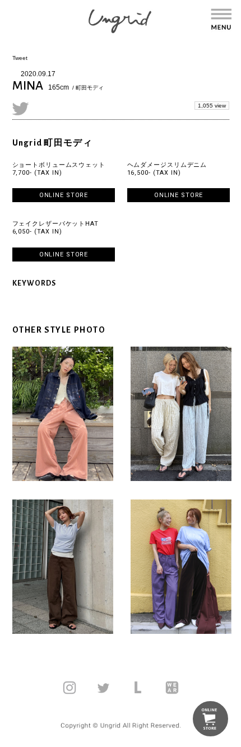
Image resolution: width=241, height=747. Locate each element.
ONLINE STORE (64, 195)
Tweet (19, 58)
